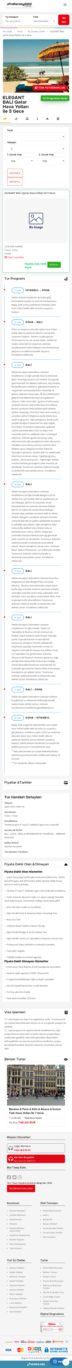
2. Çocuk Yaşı (46, 155)
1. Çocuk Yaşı (14, 155)
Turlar (20, 31)
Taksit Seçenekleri (15, 257)
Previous (7, 1095)
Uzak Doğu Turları (52, 1296)
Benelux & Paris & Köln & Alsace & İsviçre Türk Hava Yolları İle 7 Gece (35, 1111)
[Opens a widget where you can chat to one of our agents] (59, 1361)
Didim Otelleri (16, 1281)
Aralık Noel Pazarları (53, 1267)
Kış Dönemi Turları (36, 31)
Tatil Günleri (16, 1248)
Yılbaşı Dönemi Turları (53, 1308)
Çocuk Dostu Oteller (52, 1232)
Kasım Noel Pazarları (53, 1281)
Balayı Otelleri (50, 1223)
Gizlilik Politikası (18, 1215)
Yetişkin (11, 142)
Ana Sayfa (7, 31)
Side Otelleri (16, 1311)
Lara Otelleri (16, 1303)
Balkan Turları (50, 1272)
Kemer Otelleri (17, 1289)
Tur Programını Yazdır (55, 98)
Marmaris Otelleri (18, 1307)
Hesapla (14, 182)
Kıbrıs (45, 1215)
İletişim (13, 1223)
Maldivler (47, 1219)
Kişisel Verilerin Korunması (17, 1229)
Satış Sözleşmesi (18, 1244)
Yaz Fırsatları (49, 1237)
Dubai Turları (49, 1276)
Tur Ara (64, 19)
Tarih (35, 17)
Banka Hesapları (18, 1210)
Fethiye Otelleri (17, 1285)
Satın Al (54, 265)
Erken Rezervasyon (52, 1210)
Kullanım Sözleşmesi (20, 1235)
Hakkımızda (16, 1219)
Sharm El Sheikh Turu (53, 1292)
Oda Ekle (14, 173)
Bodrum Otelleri (17, 1276)
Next (65, 1095)
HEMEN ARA (37, 1364)
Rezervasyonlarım (21, 1188)
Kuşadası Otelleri (18, 1298)
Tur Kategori (11, 17)
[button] (65, 1362)
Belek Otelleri (16, 1272)
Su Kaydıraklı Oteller (53, 1228)
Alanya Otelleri (17, 1267)
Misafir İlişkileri (17, 1239)
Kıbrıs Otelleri (16, 1294)
